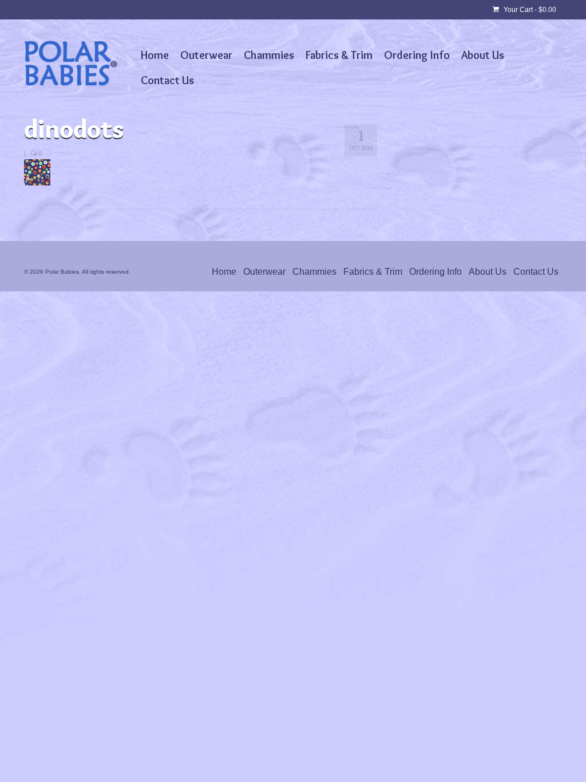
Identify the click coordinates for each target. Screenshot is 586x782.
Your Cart (529, 10)
